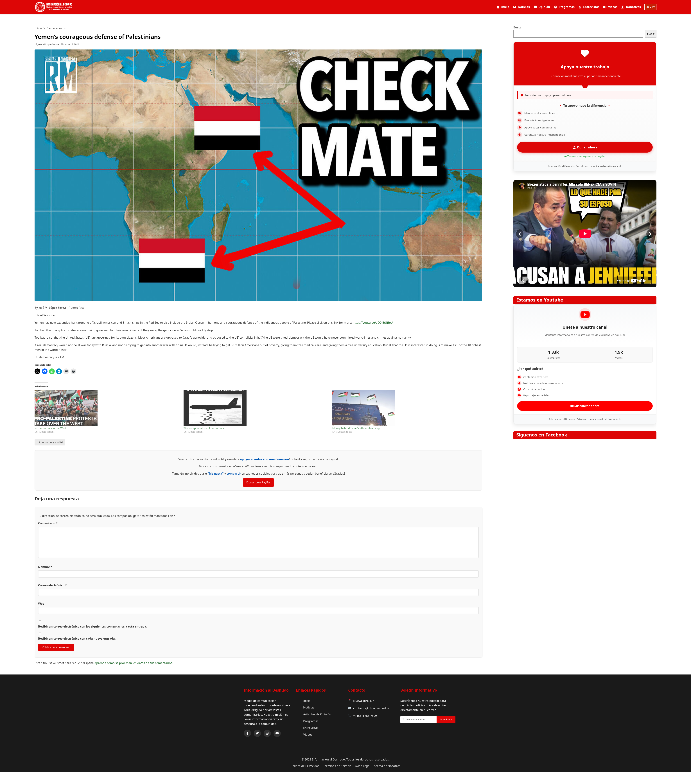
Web (41, 604)
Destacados (54, 28)
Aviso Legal (362, 766)
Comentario (48, 523)
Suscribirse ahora (586, 406)
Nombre (45, 567)
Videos (612, 7)
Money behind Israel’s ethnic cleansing (356, 428)
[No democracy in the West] (107, 408)
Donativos (633, 7)
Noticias (524, 7)
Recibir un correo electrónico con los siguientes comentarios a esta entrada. (92, 626)
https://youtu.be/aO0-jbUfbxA (373, 323)
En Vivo (650, 7)
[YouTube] (277, 733)
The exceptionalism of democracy (204, 428)
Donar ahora (586, 147)
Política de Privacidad (305, 766)
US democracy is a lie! (50, 442)
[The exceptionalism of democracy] (256, 408)
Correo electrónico (52, 585)
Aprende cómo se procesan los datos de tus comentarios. (133, 663)
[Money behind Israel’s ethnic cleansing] (405, 408)
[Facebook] (247, 733)
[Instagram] (267, 733)
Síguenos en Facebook (541, 435)
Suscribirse (446, 719)
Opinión (544, 7)
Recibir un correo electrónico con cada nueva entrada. (77, 638)
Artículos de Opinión (317, 714)
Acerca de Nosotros (387, 766)
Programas (567, 7)
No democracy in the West (50, 428)
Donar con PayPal (258, 482)
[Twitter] (257, 733)
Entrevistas (591, 7)
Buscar (518, 27)
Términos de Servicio (337, 766)
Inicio (505, 7)
